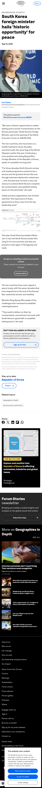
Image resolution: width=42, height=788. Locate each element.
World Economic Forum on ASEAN (17, 117)
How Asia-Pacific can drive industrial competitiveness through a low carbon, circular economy (25, 626)
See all (36, 537)
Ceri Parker (6, 102)
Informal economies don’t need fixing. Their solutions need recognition (19, 567)
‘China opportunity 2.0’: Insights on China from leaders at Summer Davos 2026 (25, 604)
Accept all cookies (23, 777)
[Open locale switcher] (3, 783)
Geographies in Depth (13, 12)
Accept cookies (21, 273)
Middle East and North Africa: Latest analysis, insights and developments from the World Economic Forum (23, 594)
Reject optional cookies (23, 771)
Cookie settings (23, 782)
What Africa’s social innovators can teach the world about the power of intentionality (25, 582)
